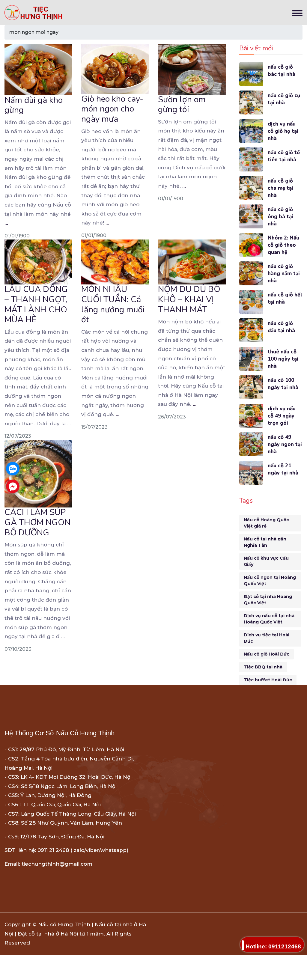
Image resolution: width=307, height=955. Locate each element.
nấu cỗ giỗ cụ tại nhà (284, 99)
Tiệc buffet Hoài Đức (268, 680)
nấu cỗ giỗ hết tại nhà (285, 298)
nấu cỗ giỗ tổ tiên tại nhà (284, 156)
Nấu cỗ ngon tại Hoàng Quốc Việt (270, 580)
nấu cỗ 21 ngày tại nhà (283, 469)
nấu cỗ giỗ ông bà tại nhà (280, 216)
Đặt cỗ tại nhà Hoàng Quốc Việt (268, 599)
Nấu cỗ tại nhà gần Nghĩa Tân (265, 542)
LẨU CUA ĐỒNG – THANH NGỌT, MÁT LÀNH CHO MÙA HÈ (36, 304)
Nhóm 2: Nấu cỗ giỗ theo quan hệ (283, 245)
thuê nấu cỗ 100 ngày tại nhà (283, 359)
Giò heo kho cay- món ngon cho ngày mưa (112, 109)
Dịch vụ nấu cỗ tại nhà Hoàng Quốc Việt (269, 619)
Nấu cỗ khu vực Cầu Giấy (266, 561)
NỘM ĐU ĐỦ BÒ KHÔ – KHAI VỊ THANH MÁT (189, 299)
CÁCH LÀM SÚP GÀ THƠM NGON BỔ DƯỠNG (37, 522)
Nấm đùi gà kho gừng (33, 105)
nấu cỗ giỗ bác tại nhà (281, 71)
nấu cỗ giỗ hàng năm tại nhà (284, 273)
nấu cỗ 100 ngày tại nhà (283, 384)
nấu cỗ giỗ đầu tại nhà (281, 327)
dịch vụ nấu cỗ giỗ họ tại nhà (283, 131)
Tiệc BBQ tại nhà (263, 667)
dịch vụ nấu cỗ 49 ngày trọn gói (282, 416)
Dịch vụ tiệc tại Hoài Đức (266, 638)
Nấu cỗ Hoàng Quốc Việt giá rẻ (266, 523)
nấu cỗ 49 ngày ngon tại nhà (285, 444)
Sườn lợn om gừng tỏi (182, 104)
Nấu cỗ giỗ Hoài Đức (266, 654)
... (6, 223)
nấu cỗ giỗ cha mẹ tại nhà (280, 188)
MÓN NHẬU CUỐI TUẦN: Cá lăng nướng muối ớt (113, 304)
